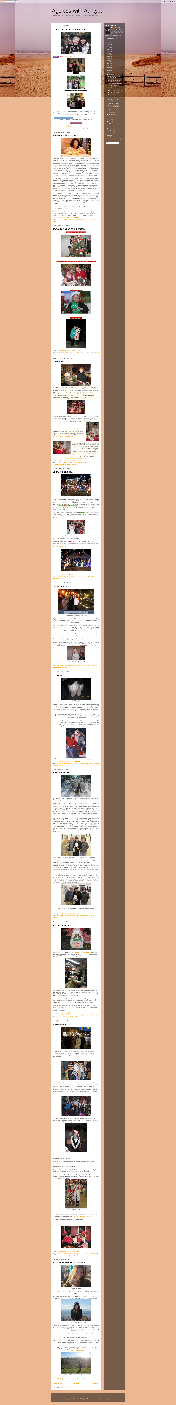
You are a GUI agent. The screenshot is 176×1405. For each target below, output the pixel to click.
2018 (108, 54)
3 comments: (76, 914)
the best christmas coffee (59, 464)
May (110, 123)
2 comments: (76, 126)
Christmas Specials (73, 219)
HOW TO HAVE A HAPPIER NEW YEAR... (70, 29)
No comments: (76, 350)
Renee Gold (116, 27)
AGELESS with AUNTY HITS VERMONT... (70, 1263)
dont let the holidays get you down (66, 665)
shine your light (91, 352)
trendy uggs (59, 765)
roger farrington (84, 915)
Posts (109, 143)
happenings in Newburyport (84, 1015)
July (110, 119)
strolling (77, 1255)
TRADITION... (58, 362)
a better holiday (61, 352)
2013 (108, 65)
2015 (108, 61)
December (112, 74)
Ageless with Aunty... (77, 11)
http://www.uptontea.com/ (60, 546)
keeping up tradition (89, 619)
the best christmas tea (73, 464)
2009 (108, 136)
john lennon (60, 915)
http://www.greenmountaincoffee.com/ (63, 436)
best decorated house (62, 576)
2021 (108, 47)
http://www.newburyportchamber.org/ (83, 1216)
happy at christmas (93, 665)
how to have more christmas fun (79, 1253)
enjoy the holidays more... (72, 352)
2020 (108, 49)
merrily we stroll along (58, 1255)
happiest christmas (62, 763)
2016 (108, 58)
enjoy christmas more (81, 665)
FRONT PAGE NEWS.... (63, 586)
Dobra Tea (59, 1379)
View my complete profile (112, 38)
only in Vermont (78, 1379)
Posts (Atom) (63, 1387)
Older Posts (95, 1383)
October (111, 112)
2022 (108, 44)
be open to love (73, 128)
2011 (108, 70)
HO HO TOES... (59, 675)
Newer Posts (57, 1383)
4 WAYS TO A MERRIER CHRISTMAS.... (70, 229)
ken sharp (66, 915)
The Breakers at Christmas (74, 1016)
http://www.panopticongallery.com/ (76, 910)
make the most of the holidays (61, 667)
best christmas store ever (63, 1253)
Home (76, 1383)
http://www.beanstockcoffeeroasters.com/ (76, 458)
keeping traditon (87, 462)
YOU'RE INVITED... (61, 1024)
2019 (108, 51)
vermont (96, 1379)
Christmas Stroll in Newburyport (82, 952)
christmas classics (62, 219)
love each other (81, 763)
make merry (83, 352)
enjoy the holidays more (63, 462)
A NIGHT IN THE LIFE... (63, 773)
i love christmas (72, 763)
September (112, 114)
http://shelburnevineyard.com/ (76, 1350)
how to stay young (68, 1379)
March (110, 128)
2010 (108, 72)
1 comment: (76, 217)
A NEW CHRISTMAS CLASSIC (65, 136)
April (110, 126)
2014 (108, 63)
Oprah (80, 219)
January (111, 133)
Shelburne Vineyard (87, 1379)
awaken (66, 128)
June (110, 121)
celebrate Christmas (62, 1015)
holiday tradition (86, 576)
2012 (108, 68)
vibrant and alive (92, 128)
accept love (60, 128)
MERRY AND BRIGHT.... (63, 472)
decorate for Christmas (75, 576)
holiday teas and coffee (76, 462)
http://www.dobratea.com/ (76, 1344)
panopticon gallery (74, 915)
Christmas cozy (72, 1015)
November (112, 109)
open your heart (90, 763)
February (111, 130)
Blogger (109, 1399)
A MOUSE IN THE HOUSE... (64, 925)
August (111, 116)
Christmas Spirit (59, 619)
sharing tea (95, 462)
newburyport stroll (62, 1016)
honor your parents (82, 128)
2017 (108, 56)
